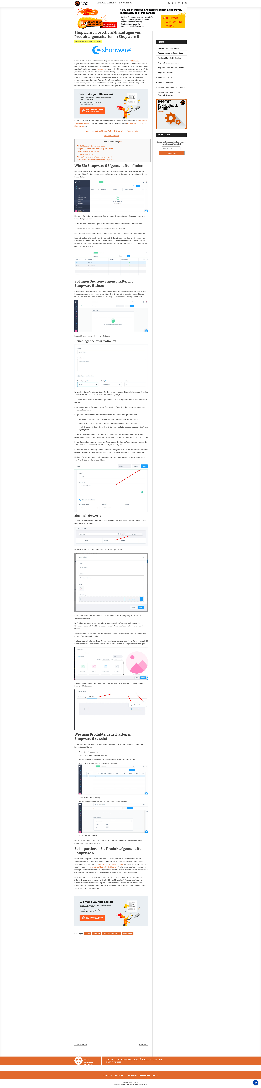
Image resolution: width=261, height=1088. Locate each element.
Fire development (106, 3)
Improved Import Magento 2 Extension (171, 87)
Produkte (100, 69)
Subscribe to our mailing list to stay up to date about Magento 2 (172, 143)
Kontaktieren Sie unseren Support (110, 864)
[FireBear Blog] (82, 5)
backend (96, 933)
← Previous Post (80, 1045)
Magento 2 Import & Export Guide (170, 53)
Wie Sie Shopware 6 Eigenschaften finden (90, 146)
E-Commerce (125, 3)
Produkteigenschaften (111, 933)
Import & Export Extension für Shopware (103, 867)
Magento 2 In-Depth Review (168, 48)
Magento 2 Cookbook (165, 72)
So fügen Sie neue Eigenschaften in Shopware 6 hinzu (94, 149)
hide (120, 141)
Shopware (135, 61)
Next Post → (143, 1045)
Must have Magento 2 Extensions (169, 58)
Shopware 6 (97, 41)
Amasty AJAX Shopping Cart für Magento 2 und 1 (134, 1059)
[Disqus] (111, 964)
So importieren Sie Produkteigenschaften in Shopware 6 (95, 160)
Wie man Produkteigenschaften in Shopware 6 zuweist (94, 157)
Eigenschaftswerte (85, 154)
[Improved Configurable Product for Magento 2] (171, 129)
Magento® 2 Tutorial (165, 77)
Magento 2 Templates (165, 82)
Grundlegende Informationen (88, 151)
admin (87, 933)
